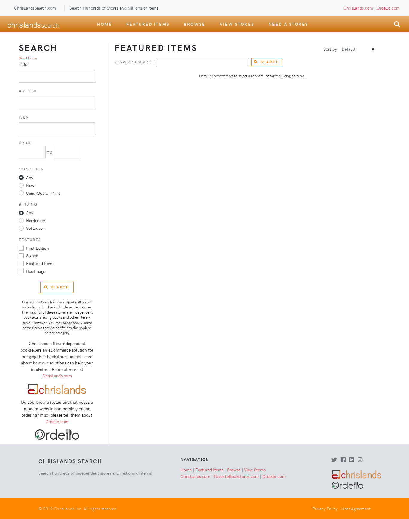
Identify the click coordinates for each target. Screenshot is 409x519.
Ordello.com (388, 8)
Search (270, 62)
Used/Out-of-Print (43, 193)
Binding (28, 204)
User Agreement (356, 509)
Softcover (35, 228)
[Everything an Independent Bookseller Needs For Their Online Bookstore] (57, 388)
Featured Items (147, 24)
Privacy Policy (325, 509)
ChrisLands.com (358, 8)
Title (23, 64)
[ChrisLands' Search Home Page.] (33, 24)
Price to (36, 147)
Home (104, 24)
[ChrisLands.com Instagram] (360, 460)
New (30, 185)
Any (29, 177)
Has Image (35, 271)
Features (30, 239)
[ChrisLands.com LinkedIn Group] (351, 460)
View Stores (237, 24)
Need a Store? (288, 24)
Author (28, 90)
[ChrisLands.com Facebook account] (343, 460)
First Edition (37, 248)
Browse (194, 24)
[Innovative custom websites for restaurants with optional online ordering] (57, 434)
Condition (31, 168)
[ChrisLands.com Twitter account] (334, 460)
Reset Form (28, 57)
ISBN (24, 116)
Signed (32, 255)
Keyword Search (134, 61)
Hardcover (35, 220)
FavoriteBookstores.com (236, 476)
